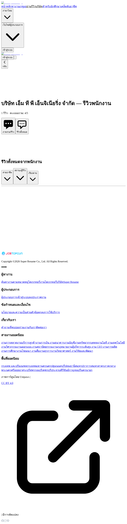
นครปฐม (51, 366)
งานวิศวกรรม (9, 346)
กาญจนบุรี (75, 370)
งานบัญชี (69, 342)
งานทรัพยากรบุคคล (86, 342)
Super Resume (71, 282)
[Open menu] (15, 57)
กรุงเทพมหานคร (36, 366)
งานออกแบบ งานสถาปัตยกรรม (35, 346)
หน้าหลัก (6, 6)
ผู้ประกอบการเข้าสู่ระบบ (15, 297)
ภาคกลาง (110, 366)
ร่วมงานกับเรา (28, 327)
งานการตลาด (9, 342)
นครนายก (86, 370)
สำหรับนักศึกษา (51, 6)
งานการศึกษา (9, 350)
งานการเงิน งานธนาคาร (50, 342)
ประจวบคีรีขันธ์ (60, 370)
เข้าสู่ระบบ (7, 50)
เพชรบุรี (46, 370)
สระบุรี (26, 370)
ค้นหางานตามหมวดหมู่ (14, 282)
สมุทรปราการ (83, 366)
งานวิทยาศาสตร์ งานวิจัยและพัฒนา (72, 350)
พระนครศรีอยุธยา (11, 370)
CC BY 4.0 (7, 383)
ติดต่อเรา (41, 327)
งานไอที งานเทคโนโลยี (111, 342)
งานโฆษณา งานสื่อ (28, 350)
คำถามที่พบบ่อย (10, 327)
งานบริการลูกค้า (26, 342)
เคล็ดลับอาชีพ (69, 6)
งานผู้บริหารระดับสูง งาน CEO (85, 346)
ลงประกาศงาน (37, 297)
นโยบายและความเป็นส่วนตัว (18, 312)
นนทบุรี (60, 366)
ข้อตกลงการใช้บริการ (47, 312)
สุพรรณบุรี (36, 370)
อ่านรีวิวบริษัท (34, 6)
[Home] (12, 2)
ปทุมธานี (70, 366)
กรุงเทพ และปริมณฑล (14, 366)
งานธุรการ (46, 350)
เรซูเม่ (23, 6)
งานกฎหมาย (60, 346)
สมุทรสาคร (97, 366)
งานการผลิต (110, 346)
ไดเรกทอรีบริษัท (54, 282)
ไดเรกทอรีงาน (36, 282)
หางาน (16, 6)
